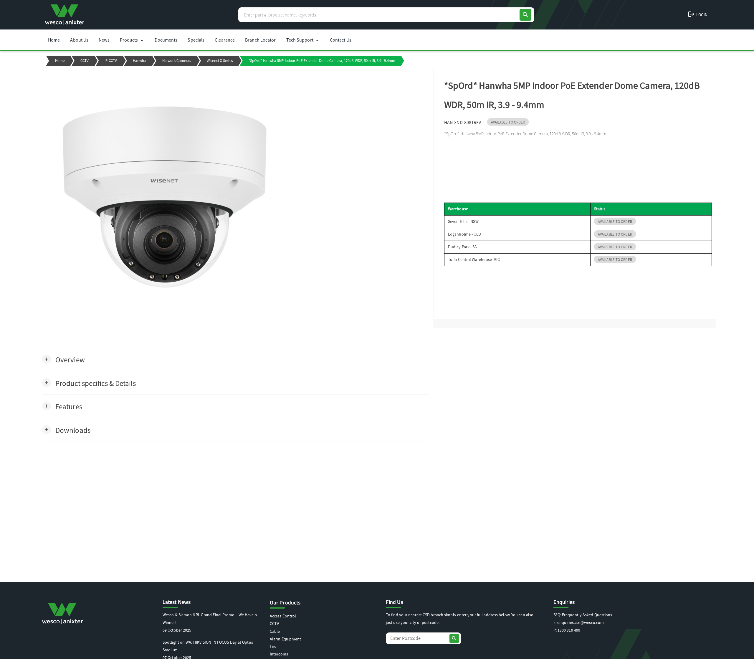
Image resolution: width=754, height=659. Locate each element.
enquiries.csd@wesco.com (580, 622)
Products (132, 40)
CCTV (84, 60)
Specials (196, 40)
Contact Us (340, 40)
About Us (79, 40)
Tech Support (303, 40)
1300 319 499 (569, 630)
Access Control (283, 616)
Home (54, 40)
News (104, 40)
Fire (273, 646)
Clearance (225, 40)
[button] (63, 359)
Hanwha (139, 60)
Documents (166, 40)
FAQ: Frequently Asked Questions (582, 614)
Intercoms (279, 654)
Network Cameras (176, 60)
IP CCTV (111, 60)
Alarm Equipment (285, 639)
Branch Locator (260, 40)
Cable (275, 631)
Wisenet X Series (220, 60)
